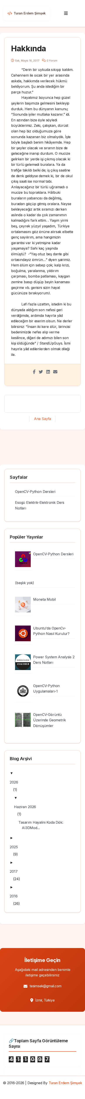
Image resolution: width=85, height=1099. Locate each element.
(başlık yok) (24, 583)
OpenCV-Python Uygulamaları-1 (46, 689)
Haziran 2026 (26, 807)
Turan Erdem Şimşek (65, 1083)
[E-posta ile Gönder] (55, 371)
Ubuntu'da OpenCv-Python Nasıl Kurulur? (51, 631)
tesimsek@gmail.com (45, 986)
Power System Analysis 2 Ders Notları (53, 660)
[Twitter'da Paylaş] (41, 371)
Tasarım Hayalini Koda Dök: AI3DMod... (42, 825)
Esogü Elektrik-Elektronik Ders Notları (39, 505)
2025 (15, 847)
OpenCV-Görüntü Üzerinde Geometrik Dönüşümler (49, 720)
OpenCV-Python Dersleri (35, 491)
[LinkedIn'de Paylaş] (48, 371)
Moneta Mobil (44, 599)
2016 (15, 896)
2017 (15, 871)
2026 (15, 782)
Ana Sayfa (42, 419)
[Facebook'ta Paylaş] (34, 371)
